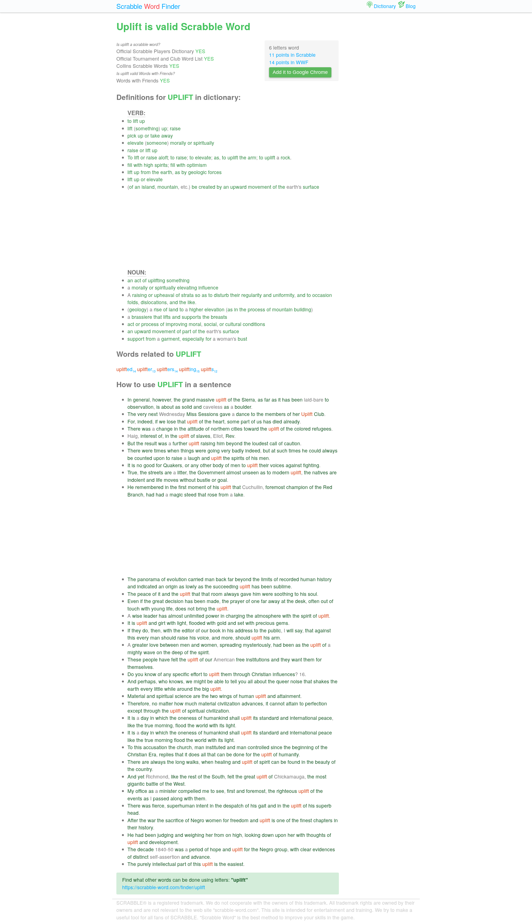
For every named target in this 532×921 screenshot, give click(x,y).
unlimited (194, 615)
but (266, 450)
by (184, 172)
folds (132, 302)
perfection (316, 703)
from (146, 172)
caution (292, 443)
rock (285, 157)
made (213, 600)
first (182, 486)
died (277, 421)
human (308, 579)
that (158, 316)
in (236, 309)
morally (178, 142)
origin (171, 586)
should (168, 637)
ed (126, 369)
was (146, 428)
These (134, 659)
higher (196, 309)
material (207, 703)
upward (238, 186)
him (221, 443)
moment (197, 486)
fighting (311, 465)
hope (215, 849)
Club (319, 413)
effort (196, 674)
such (282, 450)
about (167, 406)
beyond (234, 443)
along (176, 798)
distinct (141, 856)
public (274, 630)
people (150, 659)
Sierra (248, 399)
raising (139, 294)
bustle (203, 479)
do (145, 630)
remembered (149, 486)
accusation (155, 747)
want (296, 659)
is (158, 406)
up (142, 120)
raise (175, 128)
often (313, 600)
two (214, 695)
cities (236, 428)
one (255, 600)
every (143, 637)
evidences (324, 849)
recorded (289, 579)
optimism (197, 164)
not (191, 608)
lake (238, 494)
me (205, 790)
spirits (161, 164)
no (139, 465)
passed (161, 798)
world (202, 725)
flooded (197, 622)
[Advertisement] (233, 229)
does (180, 608)
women (209, 644)
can (221, 754)
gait (262, 805)
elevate (135, 142)
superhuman (181, 805)
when (173, 450)
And (131, 681)
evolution (177, 579)
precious (265, 622)
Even (133, 600)
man (209, 579)
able (219, 681)
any (195, 465)
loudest (260, 443)
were (147, 450)
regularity (251, 294)
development (163, 842)
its (255, 717)
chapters (322, 820)
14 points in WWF (288, 62)
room (216, 593)
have (164, 659)
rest (192, 776)
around (185, 688)
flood (180, 725)
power (212, 615)
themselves (140, 666)
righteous (287, 790)
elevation (214, 309)
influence (208, 287)
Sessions (208, 413)
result (151, 443)
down (268, 834)
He (130, 486)
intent (202, 805)
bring (201, 608)
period (196, 849)
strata (187, 294)
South (218, 776)
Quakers (172, 465)
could (315, 450)
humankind (216, 717)
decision (174, 600)
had (150, 494)
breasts (219, 316)
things (187, 450)
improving (176, 323)
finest (306, 820)
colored (302, 428)
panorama (148, 579)
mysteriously (256, 644)
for (208, 338)
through (241, 674)
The (131, 413)
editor (188, 630)
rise (158, 309)
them (308, 659)
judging (165, 834)
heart (218, 421)
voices (277, 465)
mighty (134, 652)
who (163, 681)
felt (174, 659)
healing (223, 761)
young (158, 608)
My (130, 790)
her (296, 413)
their (235, 294)
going (214, 450)
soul (312, 593)
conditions (254, 323)
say (298, 630)
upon (159, 457)
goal (222, 479)
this (131, 637)
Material (136, 695)
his (254, 457)
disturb (221, 294)
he (305, 450)
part (186, 331)
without (188, 479)
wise (137, 615)
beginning (303, 747)
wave (149, 652)
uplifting (156, 280)
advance (200, 856)
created (207, 186)
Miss (191, 413)
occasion (322, 294)
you (139, 674)
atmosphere (268, 615)
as (216, 157)
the (242, 157)
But (131, 443)
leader (150, 615)
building (302, 309)
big (205, 688)
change (164, 428)
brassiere (142, 316)
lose (171, 421)
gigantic (136, 783)
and (267, 294)
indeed (144, 421)
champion (297, 486)
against (294, 465)
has (286, 399)
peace (144, 593)
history (324, 579)
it (279, 399)
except (134, 710)
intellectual (164, 863)
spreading (231, 644)
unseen (250, 472)
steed (190, 494)
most (321, 776)
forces (215, 172)
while (170, 688)
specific (181, 674)
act (137, 280)
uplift (232, 157)
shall (234, 717)
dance (243, 413)
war (152, 820)
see (220, 790)
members (275, 413)
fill (129, 164)
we (162, 421)
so (197, 294)
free (240, 659)
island (148, 186)
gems (282, 622)
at (273, 450)
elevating (187, 287)
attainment (288, 695)
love (153, 644)
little (158, 688)
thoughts (316, 834)
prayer (237, 600)
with (138, 164)
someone (157, 142)
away (167, 135)
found (294, 761)
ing (189, 369)
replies (166, 754)
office (141, 790)
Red (327, 486)
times (160, 450)
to (129, 120)
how (178, 703)
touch (133, 608)
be (194, 186)
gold (221, 622)
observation (140, 406)
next (153, 413)
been (297, 399)
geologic (197, 172)
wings (225, 695)
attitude (196, 428)
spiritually (203, 142)
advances (252, 703)
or (147, 135)
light (181, 622)
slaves (203, 435)
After (132, 820)
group (281, 849)
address (244, 630)
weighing (194, 834)
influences (284, 674)
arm (252, 157)
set (240, 622)
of (131, 186)
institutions (258, 659)
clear (305, 849)
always (329, 450)
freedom (239, 820)
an (137, 186)
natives (320, 472)
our (204, 630)
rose (212, 494)
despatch (233, 805)
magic (176, 494)
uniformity (283, 294)
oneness (187, 717)
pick (131, 135)
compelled (189, 790)
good (149, 465)
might (200, 681)
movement (259, 186)
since (276, 747)
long (180, 761)
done (238, 754)
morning (164, 725)
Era (152, 754)
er (146, 369)
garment (170, 338)
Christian (261, 674)
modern (280, 472)
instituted (216, 747)
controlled (258, 747)
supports (191, 316)
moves (171, 479)
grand (188, 399)
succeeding (225, 586)
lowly (191, 586)
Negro (197, 820)
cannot (277, 703)
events (134, 798)
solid (187, 406)
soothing (283, 593)
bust (242, 338)
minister (168, 790)
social (210, 323)
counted (143, 457)
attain (292, 703)
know (150, 674)
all (250, 681)
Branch (135, 494)
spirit (306, 615)
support (135, 338)
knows (176, 681)
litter (181, 472)
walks (192, 761)
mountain (167, 186)
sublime (282, 586)
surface (311, 186)
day (145, 717)
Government (211, 472)
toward (251, 428)
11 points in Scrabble (292, 54)
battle (152, 783)
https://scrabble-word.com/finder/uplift (163, 887)
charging (235, 615)
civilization (229, 703)
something (146, 128)
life (159, 479)
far (267, 399)
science (183, 695)
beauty (322, 761)
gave (225, 413)
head (133, 812)
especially (193, 338)
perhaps (147, 681)
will (290, 630)
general (141, 399)
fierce (158, 805)
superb (323, 805)
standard (269, 717)
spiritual (164, 695)
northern (220, 428)
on (159, 652)
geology (138, 309)
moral (195, 323)
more (227, 637)
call (273, 443)
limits (266, 579)
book (215, 630)
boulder (243, 406)
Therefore (138, 703)
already (291, 421)
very (142, 413)
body (218, 465)
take (155, 135)
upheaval (164, 294)
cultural (233, 323)
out (324, 600)
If (128, 630)
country (144, 768)
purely (144, 863)
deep (177, 652)
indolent (136, 479)
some (233, 421)
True (132, 472)
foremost (275, 486)
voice (203, 637)
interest (148, 435)
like (191, 302)
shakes (321, 681)
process (256, 309)
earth (166, 172)
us (259, 421)
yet (141, 776)
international (303, 717)
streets (155, 472)
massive (205, 399)
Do (130, 674)
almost (233, 472)
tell (234, 681)
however (161, 399)
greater (140, 644)
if (156, 421)
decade (145, 849)
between (169, 644)
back (221, 579)
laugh (194, 457)
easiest (235, 863)
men (264, 457)
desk (300, 600)
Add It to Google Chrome (300, 72)
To (130, 157)
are (168, 472)
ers (167, 369)
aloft (163, 157)
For (131, 421)
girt (161, 622)
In (129, 399)
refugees (321, 428)
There (133, 428)
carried (195, 579)
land (173, 309)
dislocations (154, 302)
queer (282, 681)
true (149, 725)
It (128, 465)
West (179, 783)
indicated (147, 586)
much (191, 703)
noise (296, 681)
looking (252, 834)
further (180, 443)
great (158, 600)
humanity (289, 754)
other (205, 465)
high (148, 164)
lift (135, 120)
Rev (230, 435)
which (161, 717)
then (155, 630)
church (184, 747)
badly (238, 450)
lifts (167, 316)
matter (166, 703)
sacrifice (174, 820)
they (136, 630)
